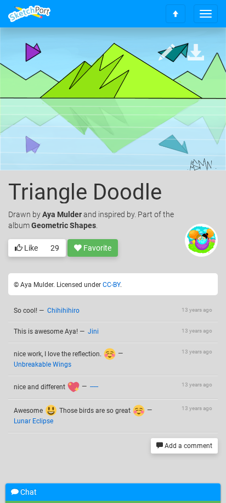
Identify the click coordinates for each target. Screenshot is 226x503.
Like (30, 248)
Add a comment (187, 446)
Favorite (96, 248)
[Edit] (167, 53)
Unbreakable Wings (42, 364)
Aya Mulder (62, 214)
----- (94, 387)
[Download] (196, 53)
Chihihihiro (63, 310)
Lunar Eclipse (33, 421)
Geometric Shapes (63, 225)
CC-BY (111, 285)
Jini (93, 331)
